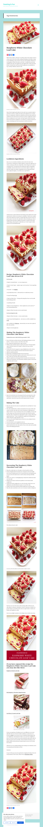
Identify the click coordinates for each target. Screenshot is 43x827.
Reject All (13, 822)
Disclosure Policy (29, 754)
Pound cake (29, 815)
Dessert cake (25, 814)
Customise (7, 822)
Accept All (20, 822)
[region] (13, 819)
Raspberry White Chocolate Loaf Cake (19, 48)
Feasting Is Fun (9, 4)
